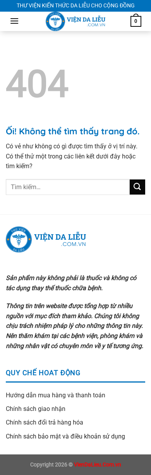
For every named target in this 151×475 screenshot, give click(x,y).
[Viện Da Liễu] (75, 21)
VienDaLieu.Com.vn (97, 464)
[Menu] (14, 20)
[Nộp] (137, 187)
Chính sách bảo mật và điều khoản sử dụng (65, 436)
